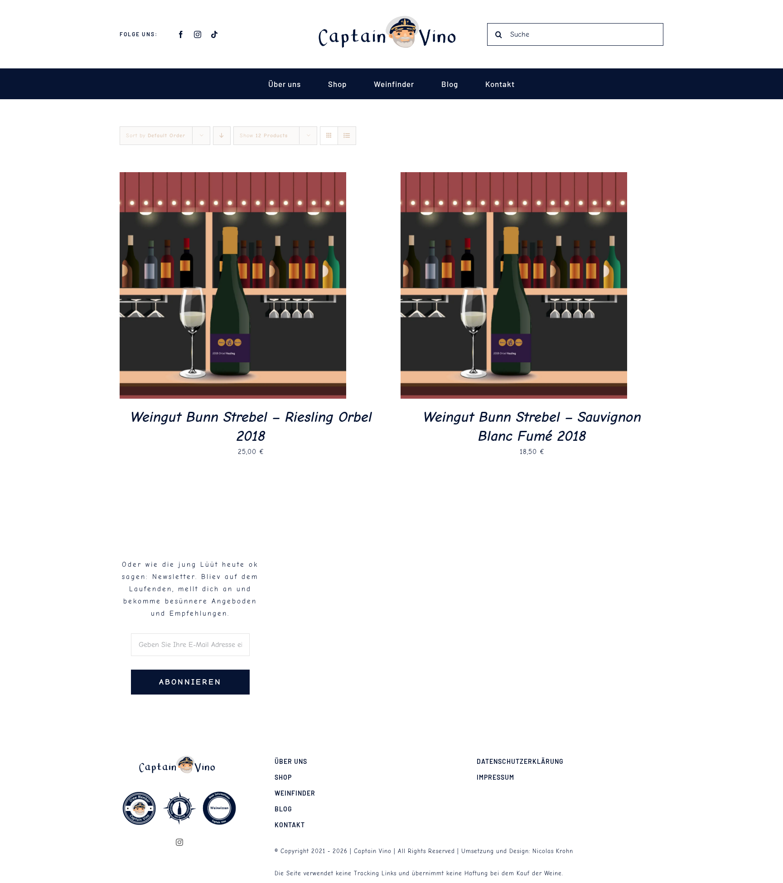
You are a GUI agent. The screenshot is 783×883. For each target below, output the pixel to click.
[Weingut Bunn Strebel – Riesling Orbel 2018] (233, 178)
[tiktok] (214, 34)
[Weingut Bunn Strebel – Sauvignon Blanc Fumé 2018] (514, 178)
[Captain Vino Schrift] (391, 19)
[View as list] (347, 136)
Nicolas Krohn (552, 851)
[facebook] (181, 34)
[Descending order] (222, 135)
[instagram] (198, 34)
